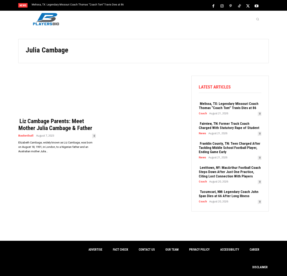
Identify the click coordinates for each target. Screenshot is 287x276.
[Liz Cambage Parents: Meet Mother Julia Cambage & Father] (57, 95)
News (202, 133)
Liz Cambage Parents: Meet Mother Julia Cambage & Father (55, 125)
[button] (257, 19)
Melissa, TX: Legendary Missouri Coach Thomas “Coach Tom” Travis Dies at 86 (78, 4)
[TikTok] (239, 5)
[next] (157, 5)
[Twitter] (248, 5)
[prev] (150, 5)
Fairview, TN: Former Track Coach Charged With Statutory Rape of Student (229, 125)
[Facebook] (213, 5)
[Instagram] (222, 5)
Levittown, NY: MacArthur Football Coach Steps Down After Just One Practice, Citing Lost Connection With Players (230, 171)
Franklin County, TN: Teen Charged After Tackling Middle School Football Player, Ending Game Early (229, 147)
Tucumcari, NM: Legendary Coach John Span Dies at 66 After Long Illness (228, 194)
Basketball (25, 135)
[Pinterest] (230, 5)
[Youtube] (256, 5)
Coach (203, 113)
